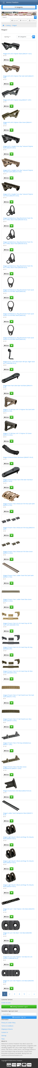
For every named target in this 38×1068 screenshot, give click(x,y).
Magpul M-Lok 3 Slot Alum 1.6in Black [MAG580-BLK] (17, 933)
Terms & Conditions (7, 1026)
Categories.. (19, 7)
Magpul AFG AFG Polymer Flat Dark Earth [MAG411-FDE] (18, 76)
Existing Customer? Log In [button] (20, 1007)
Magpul (14, 25)
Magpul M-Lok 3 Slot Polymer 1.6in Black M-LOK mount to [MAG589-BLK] (17, 957)
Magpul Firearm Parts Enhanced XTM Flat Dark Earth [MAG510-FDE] (19, 504)
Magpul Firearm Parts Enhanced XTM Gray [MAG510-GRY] (19, 528)
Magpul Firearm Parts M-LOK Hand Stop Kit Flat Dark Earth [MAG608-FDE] (17, 624)
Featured (24, 20)
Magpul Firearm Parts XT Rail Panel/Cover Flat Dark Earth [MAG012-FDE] (18, 696)
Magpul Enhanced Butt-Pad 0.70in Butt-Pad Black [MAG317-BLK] (18, 480)
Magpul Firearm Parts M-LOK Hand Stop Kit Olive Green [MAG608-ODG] (18, 672)
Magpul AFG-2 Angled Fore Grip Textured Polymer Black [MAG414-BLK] (18, 147)
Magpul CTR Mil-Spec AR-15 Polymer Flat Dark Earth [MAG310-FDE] (18, 410)
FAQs (3, 1039)
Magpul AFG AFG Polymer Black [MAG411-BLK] (17, 54)
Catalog (8, 25)
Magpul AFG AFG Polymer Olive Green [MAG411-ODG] (17, 123)
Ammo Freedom (12, 2)
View (7, 60)
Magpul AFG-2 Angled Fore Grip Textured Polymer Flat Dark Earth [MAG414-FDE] (18, 171)
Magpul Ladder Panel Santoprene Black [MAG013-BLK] (18, 814)
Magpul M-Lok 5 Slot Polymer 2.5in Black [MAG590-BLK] (18, 981)
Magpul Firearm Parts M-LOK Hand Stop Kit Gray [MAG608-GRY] (17, 648)
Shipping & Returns (7, 1029)
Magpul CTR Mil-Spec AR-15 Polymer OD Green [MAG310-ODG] (17, 434)
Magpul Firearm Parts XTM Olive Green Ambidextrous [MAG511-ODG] (14, 767)
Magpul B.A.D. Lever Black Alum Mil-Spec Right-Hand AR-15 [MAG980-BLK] (19, 362)
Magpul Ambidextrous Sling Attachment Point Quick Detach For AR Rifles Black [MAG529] (18, 290)
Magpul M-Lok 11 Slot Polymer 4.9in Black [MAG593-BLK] (19, 909)
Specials (15, 20)
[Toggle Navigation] (3, 2)
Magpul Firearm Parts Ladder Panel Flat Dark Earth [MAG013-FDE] (18, 576)
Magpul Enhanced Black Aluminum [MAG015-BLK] (18, 457)
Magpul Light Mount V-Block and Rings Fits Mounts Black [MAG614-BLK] (18, 838)
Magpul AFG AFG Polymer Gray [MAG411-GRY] (17, 100)
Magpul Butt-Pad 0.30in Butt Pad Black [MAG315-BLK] (18, 386)
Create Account (6, 1003)
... (29, 994)
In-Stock (33, 20)
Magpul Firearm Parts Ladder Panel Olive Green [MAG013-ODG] (17, 600)
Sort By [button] (6, 37)
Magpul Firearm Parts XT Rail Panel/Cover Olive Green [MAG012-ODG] (17, 719)
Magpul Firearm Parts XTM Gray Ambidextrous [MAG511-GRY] (17, 743)
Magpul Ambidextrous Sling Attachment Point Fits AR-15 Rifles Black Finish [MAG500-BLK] (18, 219)
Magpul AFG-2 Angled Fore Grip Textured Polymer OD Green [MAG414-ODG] (18, 195)
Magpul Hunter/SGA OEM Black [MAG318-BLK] (17, 791)
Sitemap (3, 1035)
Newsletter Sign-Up (20, 1017)
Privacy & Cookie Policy (8, 1022)
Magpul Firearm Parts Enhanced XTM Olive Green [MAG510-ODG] (18, 552)
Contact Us (4, 1032)
